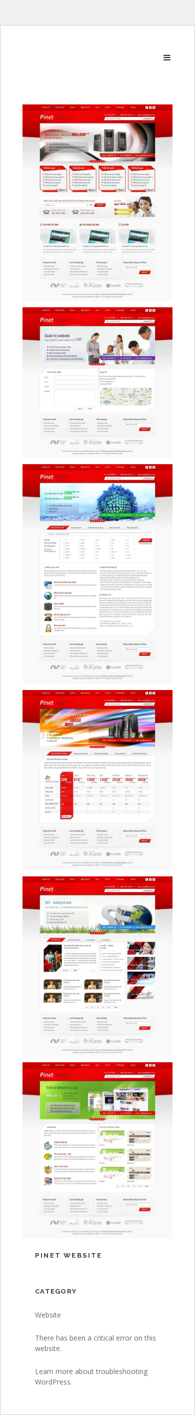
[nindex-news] (97, 966)
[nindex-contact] (97, 382)
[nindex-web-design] (97, 1150)
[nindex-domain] (97, 574)
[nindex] (97, 202)
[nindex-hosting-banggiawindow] (97, 780)
